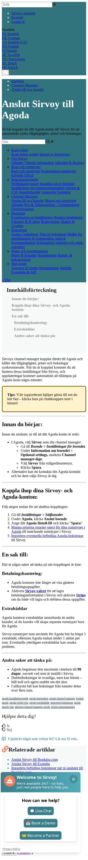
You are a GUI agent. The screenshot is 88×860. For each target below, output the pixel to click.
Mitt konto (19, 264)
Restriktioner (47, 255)
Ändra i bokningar (24, 234)
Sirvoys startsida (23, 13)
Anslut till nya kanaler (27, 89)
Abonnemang (49, 268)
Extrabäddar (24, 329)
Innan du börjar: (25, 299)
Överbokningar (22, 209)
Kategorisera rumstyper (59, 171)
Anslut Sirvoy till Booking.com (34, 760)
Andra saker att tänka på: (35, 336)
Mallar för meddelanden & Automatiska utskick (46, 236)
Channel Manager (24, 85)
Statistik (66, 268)
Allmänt (17, 163)
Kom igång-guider (24, 154)
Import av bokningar (54, 154)
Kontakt (17, 17)
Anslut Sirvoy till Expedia (30, 764)
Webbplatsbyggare (25, 184)
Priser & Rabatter (24, 255)
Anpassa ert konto (24, 268)
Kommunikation (23, 243)
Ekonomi (18, 213)
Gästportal (48, 192)
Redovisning (50, 222)
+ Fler (6, 280)
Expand (23, 853)
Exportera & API (23, 272)
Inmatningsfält (29, 192)
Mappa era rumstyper (60, 201)
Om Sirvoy (19, 158)
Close (8, 853)
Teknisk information (39, 163)
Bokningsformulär (24, 179)
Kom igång (19, 150)
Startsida (17, 81)
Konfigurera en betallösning (32, 217)
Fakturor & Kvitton (25, 222)
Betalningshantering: (30, 323)
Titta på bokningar (52, 234)
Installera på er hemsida (57, 184)
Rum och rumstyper (26, 167)
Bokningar (19, 230)
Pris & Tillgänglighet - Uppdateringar (51, 205)
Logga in (18, 22)
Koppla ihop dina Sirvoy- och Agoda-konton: (41, 307)
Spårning (64, 192)
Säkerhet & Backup (69, 163)
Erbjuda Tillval (22, 175)
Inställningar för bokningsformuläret (38, 188)
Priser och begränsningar (29, 251)
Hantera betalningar (68, 217)
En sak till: (20, 316)
